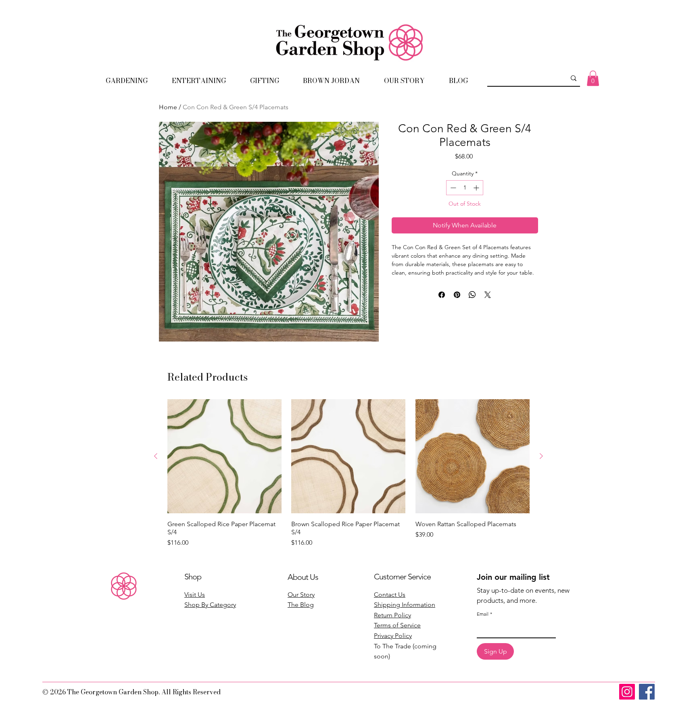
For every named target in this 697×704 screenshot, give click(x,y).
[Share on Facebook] (442, 295)
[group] (348, 473)
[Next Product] (541, 456)
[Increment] (477, 188)
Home (168, 107)
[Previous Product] (156, 456)
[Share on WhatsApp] (472, 295)
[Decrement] (452, 188)
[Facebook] (647, 692)
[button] (127, 81)
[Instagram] (627, 692)
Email (484, 614)
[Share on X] (487, 295)
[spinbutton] (464, 188)
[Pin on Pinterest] (457, 295)
